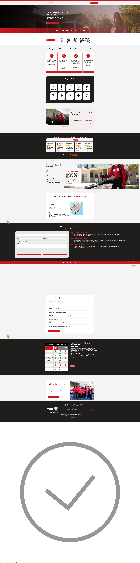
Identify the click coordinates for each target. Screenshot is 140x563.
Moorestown (75, 41)
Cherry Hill (81, 42)
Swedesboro (68, 39)
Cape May (88, 41)
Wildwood (75, 39)
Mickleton (81, 41)
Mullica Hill (62, 39)
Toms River (62, 38)
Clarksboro (88, 39)
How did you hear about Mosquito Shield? (22, 240)
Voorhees (81, 39)
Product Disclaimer (72, 417)
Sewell (88, 38)
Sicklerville (88, 40)
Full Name (18, 233)
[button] (46, 147)
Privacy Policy (83, 420)
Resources (50, 0)
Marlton (62, 40)
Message (18, 243)
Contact (93, 420)
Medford (75, 42)
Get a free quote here (69, 183)
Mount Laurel (68, 41)
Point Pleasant (75, 38)
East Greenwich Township (83, 38)
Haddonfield (88, 42)
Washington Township (83, 40)
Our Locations (46, 0)
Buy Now (74, 154)
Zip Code (43, 233)
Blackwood (62, 42)
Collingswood (68, 42)
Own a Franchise (54, 0)
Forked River (68, 38)
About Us (43, 0)
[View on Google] (48, 144)
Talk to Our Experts (53, 397)
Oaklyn (61, 41)
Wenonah (75, 40)
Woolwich (68, 40)
